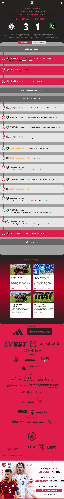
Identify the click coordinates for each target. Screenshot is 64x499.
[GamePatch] (16, 385)
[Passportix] (49, 421)
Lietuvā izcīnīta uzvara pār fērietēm (18, 278)
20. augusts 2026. (49, 288)
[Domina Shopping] (32, 352)
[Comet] (18, 421)
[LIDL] (33, 344)
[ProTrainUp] (35, 421)
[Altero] (16, 359)
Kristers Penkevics (35, 158)
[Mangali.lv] (16, 379)
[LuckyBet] (45, 359)
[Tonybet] (50, 344)
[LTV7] (40, 402)
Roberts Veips (34, 189)
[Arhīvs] (61, 3)
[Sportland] (39, 331)
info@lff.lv (13, 449)
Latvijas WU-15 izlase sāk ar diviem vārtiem (19, 305)
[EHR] (28, 402)
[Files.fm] (45, 379)
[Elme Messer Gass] (43, 385)
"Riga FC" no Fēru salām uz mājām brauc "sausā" (41, 278)
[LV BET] (15, 344)
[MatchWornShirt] (22, 412)
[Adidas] (17, 331)
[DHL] (30, 359)
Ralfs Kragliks (44, 212)
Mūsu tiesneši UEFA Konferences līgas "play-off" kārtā (43, 305)
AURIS (60, 455)
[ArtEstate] (32, 367)
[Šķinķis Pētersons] (29, 379)
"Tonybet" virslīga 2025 (28, 14)
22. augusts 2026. (27, 288)
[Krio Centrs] (32, 392)
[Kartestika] (39, 412)
